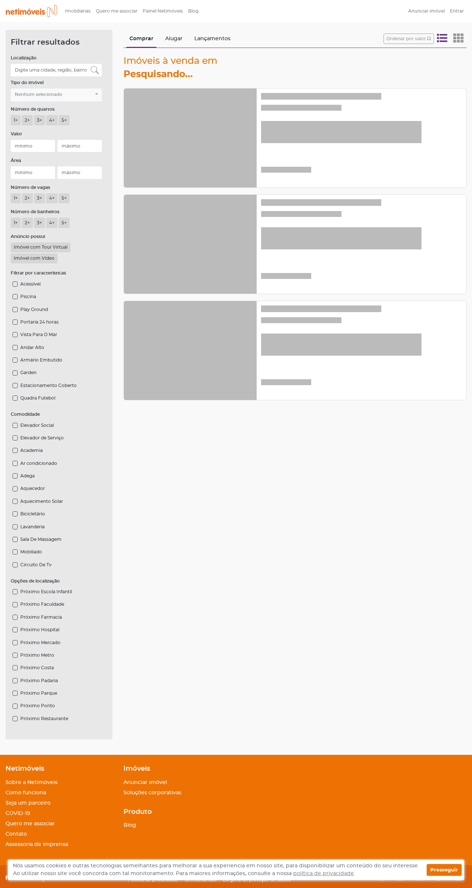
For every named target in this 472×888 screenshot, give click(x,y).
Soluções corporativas (152, 792)
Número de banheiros (35, 212)
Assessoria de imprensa (37, 844)
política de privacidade (323, 873)
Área (16, 160)
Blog (193, 11)
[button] (56, 95)
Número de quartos (33, 109)
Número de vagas (30, 187)
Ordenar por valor (406, 39)
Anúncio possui (28, 236)
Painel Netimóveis (163, 11)
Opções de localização (35, 581)
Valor (16, 134)
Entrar (457, 11)
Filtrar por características (38, 273)
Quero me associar (117, 11)
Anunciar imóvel (426, 11)
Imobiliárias (78, 11)
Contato (16, 834)
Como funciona (26, 792)
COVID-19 (18, 813)
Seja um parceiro (28, 803)
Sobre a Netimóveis (32, 782)
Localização (24, 58)
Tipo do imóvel (27, 82)
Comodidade (25, 414)
